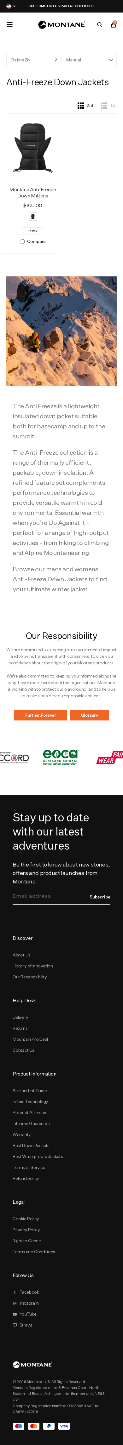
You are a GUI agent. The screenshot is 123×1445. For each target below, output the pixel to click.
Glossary (89, 715)
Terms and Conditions (34, 1251)
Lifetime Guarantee (31, 1123)
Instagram (29, 1303)
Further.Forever (40, 715)
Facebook (29, 1292)
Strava (26, 1324)
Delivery (20, 1017)
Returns (20, 1028)
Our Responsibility (30, 976)
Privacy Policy (26, 1229)
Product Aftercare (30, 1112)
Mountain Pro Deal (30, 1039)
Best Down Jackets (31, 1145)
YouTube (28, 1314)
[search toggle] (100, 25)
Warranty (22, 1134)
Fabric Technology (30, 1101)
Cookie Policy (26, 1218)
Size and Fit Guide (30, 1090)
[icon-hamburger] (9, 24)
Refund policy (26, 1178)
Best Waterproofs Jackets (38, 1156)
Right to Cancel (27, 1240)
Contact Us (23, 1050)
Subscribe (100, 896)
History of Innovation (33, 965)
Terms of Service (29, 1167)
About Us (22, 954)
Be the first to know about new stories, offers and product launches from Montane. (61, 873)
